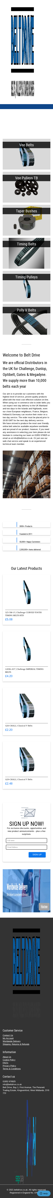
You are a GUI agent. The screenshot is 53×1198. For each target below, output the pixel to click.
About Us (7, 1057)
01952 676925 (9, 1081)
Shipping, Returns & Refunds (16, 1044)
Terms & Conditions (12, 1069)
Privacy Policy (9, 1066)
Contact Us (8, 1035)
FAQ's (5, 1063)
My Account (8, 1038)
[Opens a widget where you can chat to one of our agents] (44, 1194)
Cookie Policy (9, 1060)
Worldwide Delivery (12, 1041)
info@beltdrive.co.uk (12, 1084)
